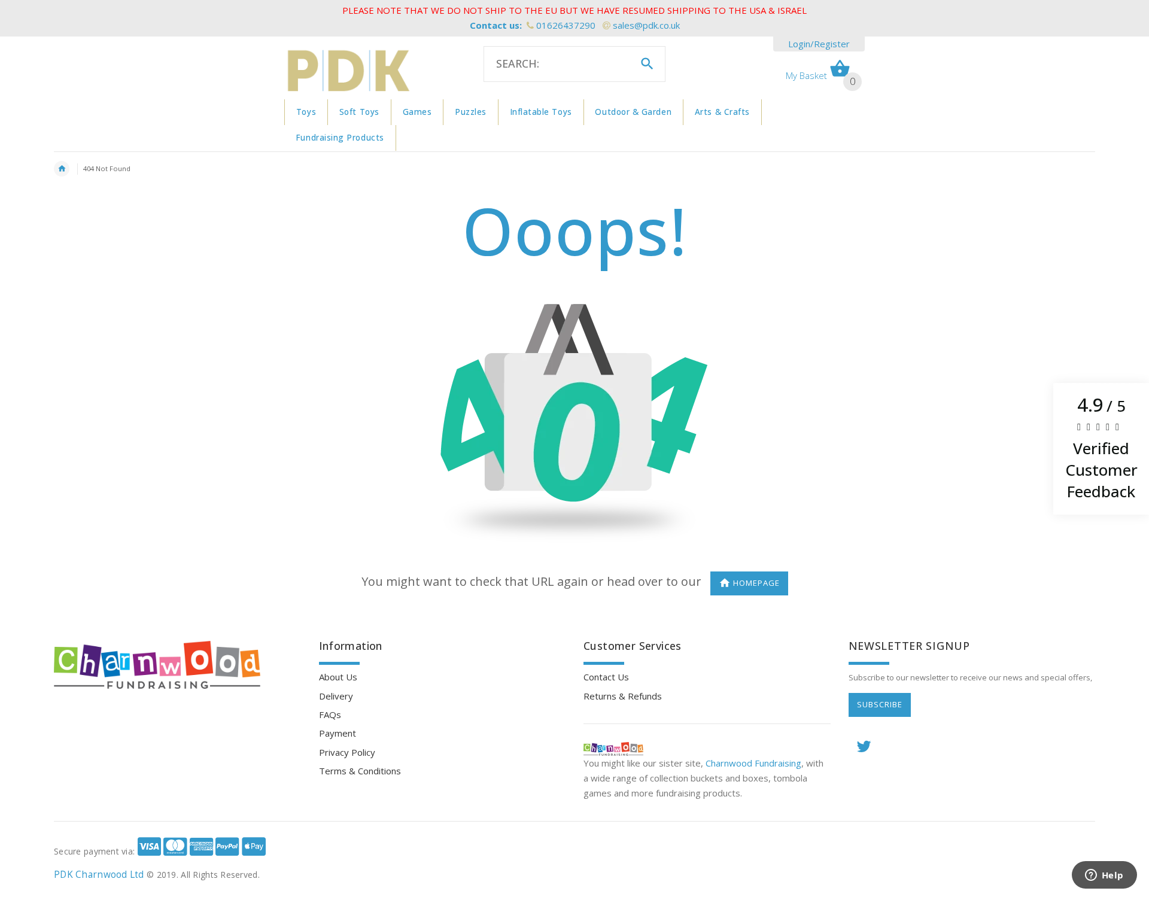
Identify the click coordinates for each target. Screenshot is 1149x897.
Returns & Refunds (622, 696)
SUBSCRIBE (879, 704)
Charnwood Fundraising (753, 763)
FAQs (330, 714)
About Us (338, 677)
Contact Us (606, 677)
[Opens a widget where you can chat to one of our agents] (1104, 876)
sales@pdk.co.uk (646, 25)
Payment (337, 733)
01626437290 (565, 25)
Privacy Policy (347, 752)
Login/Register (819, 44)
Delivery (336, 696)
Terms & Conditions (360, 771)
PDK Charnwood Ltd (99, 874)
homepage (756, 582)
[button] (1101, 449)
